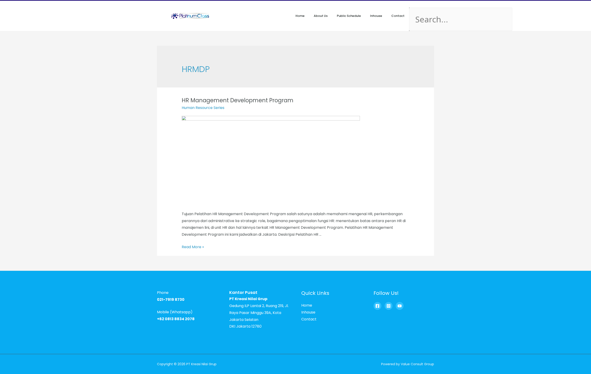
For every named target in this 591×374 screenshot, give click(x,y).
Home (300, 16)
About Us (321, 16)
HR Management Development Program (237, 100)
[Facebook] (377, 306)
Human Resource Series (203, 107)
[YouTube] (400, 306)
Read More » (193, 247)
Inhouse (376, 16)
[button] (414, 4)
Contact (397, 16)
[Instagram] (388, 306)
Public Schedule (349, 16)
